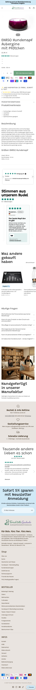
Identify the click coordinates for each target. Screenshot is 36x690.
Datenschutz (5, 647)
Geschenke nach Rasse (8, 562)
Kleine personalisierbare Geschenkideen (13, 606)
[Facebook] (13, 687)
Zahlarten (4, 656)
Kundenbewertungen (7, 567)
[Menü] (2, 8)
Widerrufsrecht (5, 650)
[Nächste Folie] (32, 284)
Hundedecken (5, 623)
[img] (18, 456)
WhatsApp (28, 416)
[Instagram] (16, 687)
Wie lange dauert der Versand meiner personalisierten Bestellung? (13, 329)
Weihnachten (5, 597)
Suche (3, 559)
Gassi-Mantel (5, 603)
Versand (3, 653)
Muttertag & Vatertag (7, 591)
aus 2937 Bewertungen (18, 458)
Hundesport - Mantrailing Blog (10, 565)
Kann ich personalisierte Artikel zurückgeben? (16, 334)
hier (23, 428)
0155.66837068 (9, 416)
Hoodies (3, 618)
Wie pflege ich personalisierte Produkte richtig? (16, 325)
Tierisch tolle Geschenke (14, 683)
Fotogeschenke (6, 620)
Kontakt (3, 641)
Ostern (3, 594)
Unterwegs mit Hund (7, 615)
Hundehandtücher (6, 626)
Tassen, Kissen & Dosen (8, 612)
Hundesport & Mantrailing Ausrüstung (12, 609)
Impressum (4, 665)
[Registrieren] (32, 510)
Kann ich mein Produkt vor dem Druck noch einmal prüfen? (15, 320)
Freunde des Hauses (7, 576)
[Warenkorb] (34, 8)
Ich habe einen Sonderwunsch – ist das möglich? (17, 339)
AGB (2, 644)
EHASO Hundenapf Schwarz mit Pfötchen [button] (16, 240)
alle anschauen (30, 262)
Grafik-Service (5, 570)
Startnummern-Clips (7, 629)
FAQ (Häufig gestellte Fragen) (10, 579)
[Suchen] (30, 8)
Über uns (4, 556)
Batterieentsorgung (7, 662)
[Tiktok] (23, 687)
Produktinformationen (10, 102)
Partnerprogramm (6, 573)
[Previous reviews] (3, 177)
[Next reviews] (33, 177)
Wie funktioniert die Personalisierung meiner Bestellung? (15, 314)
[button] (5, 56)
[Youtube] (20, 687)
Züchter (3, 659)
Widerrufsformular (6, 668)
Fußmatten (4, 600)
